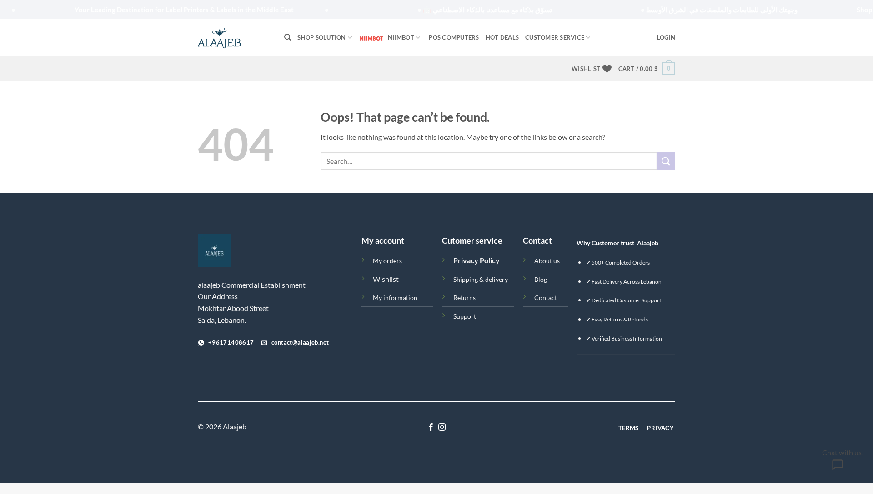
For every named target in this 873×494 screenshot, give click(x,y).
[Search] (287, 37)
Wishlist (386, 279)
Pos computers (454, 37)
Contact (545, 297)
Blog (540, 279)
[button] (666, 37)
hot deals (502, 37)
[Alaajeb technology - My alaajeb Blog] (234, 37)
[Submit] (666, 161)
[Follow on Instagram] (442, 427)
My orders (387, 261)
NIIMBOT (401, 37)
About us (547, 261)
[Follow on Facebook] (431, 427)
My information (395, 297)
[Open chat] (837, 468)
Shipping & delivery (480, 279)
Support (464, 316)
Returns (464, 297)
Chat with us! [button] (843, 452)
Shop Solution (321, 37)
